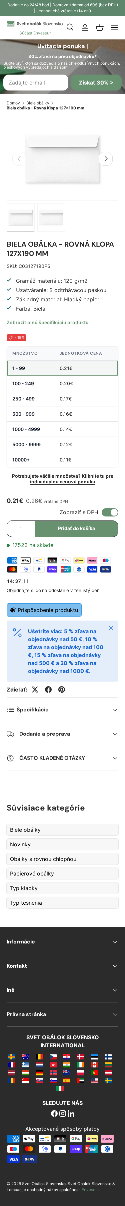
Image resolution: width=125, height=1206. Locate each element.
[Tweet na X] (35, 689)
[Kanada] (94, 1064)
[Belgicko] (39, 1056)
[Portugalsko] (94, 1072)
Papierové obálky (32, 873)
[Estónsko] (94, 1056)
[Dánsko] (80, 1056)
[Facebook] (54, 1114)
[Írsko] (80, 1064)
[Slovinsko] (53, 1080)
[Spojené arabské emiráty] (80, 1080)
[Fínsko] (108, 1056)
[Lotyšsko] (11, 1072)
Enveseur (90, 1189)
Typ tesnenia (26, 902)
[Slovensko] (39, 1080)
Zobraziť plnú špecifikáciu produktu (48, 322)
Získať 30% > (96, 82)
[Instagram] (62, 1114)
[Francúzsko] (11, 1064)
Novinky (20, 844)
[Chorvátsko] (66, 1056)
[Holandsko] (39, 1064)
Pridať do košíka (76, 528)
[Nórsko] (53, 1072)
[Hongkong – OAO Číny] (53, 1064)
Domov (13, 102)
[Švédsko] (108, 1080)
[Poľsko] (80, 1072)
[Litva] (108, 1064)
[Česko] (53, 1056)
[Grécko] (25, 1064)
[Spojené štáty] (94, 1080)
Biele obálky (37, 102)
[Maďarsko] (25, 1072)
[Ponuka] (114, 27)
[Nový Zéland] (66, 1072)
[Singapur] (25, 1080)
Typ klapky (24, 888)
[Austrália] (25, 1056)
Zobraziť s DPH (79, 512)
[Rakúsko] (108, 1072)
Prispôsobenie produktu (48, 610)
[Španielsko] (66, 1080)
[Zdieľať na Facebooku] (48, 689)
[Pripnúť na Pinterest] (61, 689)
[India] (66, 1064)
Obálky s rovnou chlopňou (43, 859)
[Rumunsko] (11, 1080)
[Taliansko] (59, 1088)
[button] (99, 27)
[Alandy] (11, 1056)
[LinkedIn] (71, 1114)
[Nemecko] (39, 1072)
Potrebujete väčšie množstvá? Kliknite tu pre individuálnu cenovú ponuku (62, 478)
